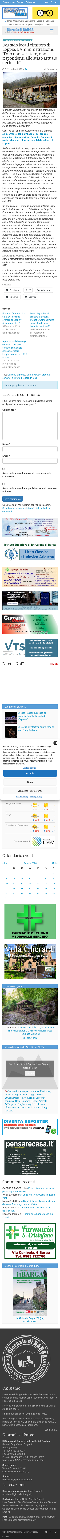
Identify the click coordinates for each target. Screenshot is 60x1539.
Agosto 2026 (30, 863)
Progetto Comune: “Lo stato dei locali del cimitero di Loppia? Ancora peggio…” (13, 318)
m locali (34, 377)
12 (22, 883)
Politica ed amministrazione (17, 40)
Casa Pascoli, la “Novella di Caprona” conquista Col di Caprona (25, 1099)
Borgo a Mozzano (16, 24)
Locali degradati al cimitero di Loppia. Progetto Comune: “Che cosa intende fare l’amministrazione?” (42, 320)
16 (53, 883)
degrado (36, 374)
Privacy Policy (36, 796)
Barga (9, 20)
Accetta (30, 773)
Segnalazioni (9, 2)
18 (14, 888)
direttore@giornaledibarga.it (17, 1494)
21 (38, 888)
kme (29, 374)
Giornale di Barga (17, 1531)
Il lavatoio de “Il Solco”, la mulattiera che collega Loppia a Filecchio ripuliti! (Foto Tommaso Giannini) (31, 1030)
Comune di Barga (16, 374)
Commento (9, 409)
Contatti (20, 2)
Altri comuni (45, 24)
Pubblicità (30, 2)
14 (38, 883)
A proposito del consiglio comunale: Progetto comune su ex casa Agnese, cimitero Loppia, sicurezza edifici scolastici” (14, 349)
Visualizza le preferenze (30, 790)
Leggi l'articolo (36, 1094)
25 (14, 893)
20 (30, 888)
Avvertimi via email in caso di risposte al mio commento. (26, 474)
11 (14, 883)
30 (53, 893)
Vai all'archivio (30, 1037)
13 (30, 883)
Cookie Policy (22, 796)
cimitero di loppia (20, 377)
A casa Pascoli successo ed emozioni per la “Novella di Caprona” (32, 716)
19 (22, 888)
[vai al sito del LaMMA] (43, 841)
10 (6, 883)
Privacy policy (32, 1531)
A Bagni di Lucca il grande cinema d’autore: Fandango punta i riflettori (29, 1202)
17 (6, 888)
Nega (30, 782)
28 (38, 893)
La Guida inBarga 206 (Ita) (30, 1318)
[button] (55, 743)
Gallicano (50, 20)
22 (45, 888)
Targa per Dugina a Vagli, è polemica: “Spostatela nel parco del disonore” (25, 1105)
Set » (55, 863)
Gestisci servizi (29, 767)
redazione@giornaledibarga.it (17, 1479)
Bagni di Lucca (32, 24)
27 (30, 893)
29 (45, 893)
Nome (6, 444)
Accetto (30, 1073)
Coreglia (40, 20)
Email (6, 455)
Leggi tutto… (51, 1429)
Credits (5, 1536)
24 (6, 893)
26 (22, 893)
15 (45, 883)
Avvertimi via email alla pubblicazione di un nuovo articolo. (29, 490)
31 (6, 898)
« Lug (5, 863)
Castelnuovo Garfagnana (24, 20)
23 (53, 888)
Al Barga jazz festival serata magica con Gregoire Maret (36, 728)
